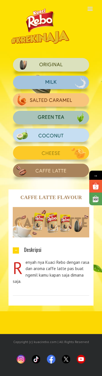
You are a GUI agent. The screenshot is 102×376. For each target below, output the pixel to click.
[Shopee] (95, 186)
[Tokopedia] (95, 199)
